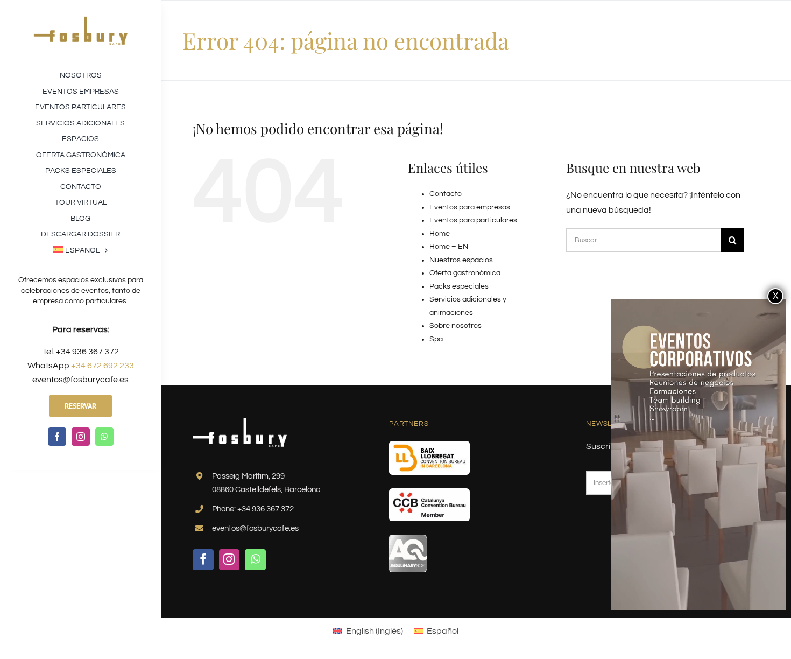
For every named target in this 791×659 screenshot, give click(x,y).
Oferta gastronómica (464, 273)
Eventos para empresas (469, 207)
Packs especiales (459, 286)
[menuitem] (80, 249)
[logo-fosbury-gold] (80, 20)
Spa (436, 339)
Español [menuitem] (442, 631)
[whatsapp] (104, 436)
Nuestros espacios (461, 260)
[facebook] (57, 436)
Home (439, 233)
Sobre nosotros (455, 326)
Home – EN (448, 246)
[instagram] (81, 436)
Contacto (445, 194)
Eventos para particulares (473, 220)
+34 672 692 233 (102, 365)
